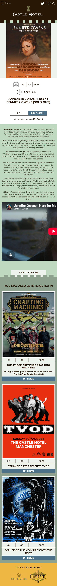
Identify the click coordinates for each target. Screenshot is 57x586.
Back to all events (28, 272)
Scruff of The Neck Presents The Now (28, 551)
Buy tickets (28, 378)
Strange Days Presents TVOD (28, 466)
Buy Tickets (37, 113)
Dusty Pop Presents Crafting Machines (28, 366)
